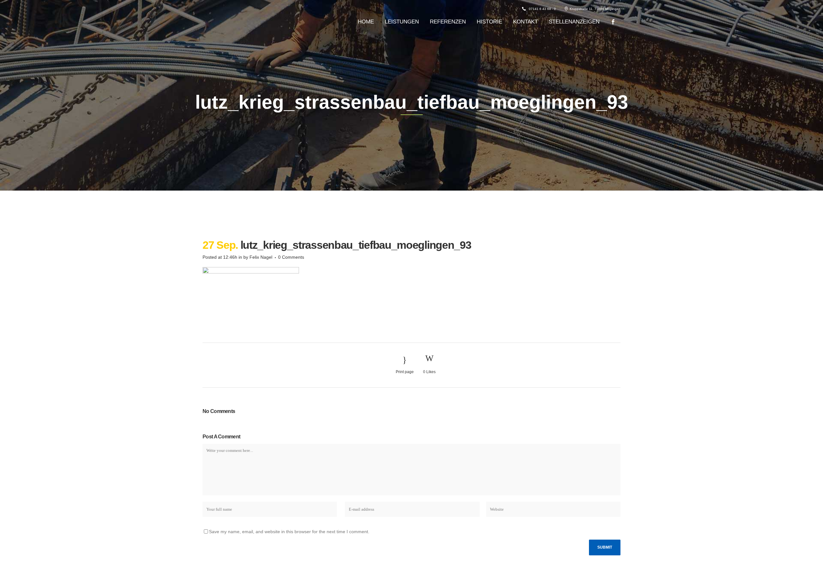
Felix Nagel (260, 257)
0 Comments (291, 257)
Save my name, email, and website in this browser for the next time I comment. (289, 531)
